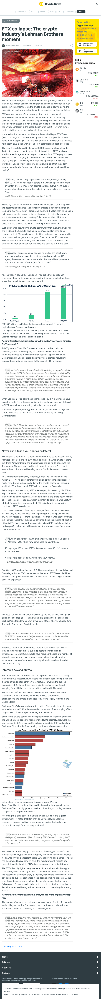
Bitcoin (42, 12)
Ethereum (70, 12)
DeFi (52, 12)
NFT (60, 12)
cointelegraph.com (11, 946)
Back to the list (12, 21)
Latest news (21, 12)
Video (33, 12)
